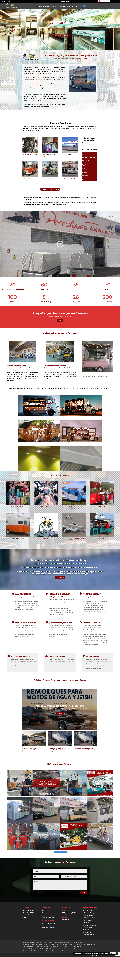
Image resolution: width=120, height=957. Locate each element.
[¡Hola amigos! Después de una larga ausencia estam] (73, 783)
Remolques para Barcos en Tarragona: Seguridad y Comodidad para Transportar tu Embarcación (59, 750)
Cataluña (78, 58)
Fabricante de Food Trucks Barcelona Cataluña (33, 948)
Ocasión (85, 172)
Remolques (89, 176)
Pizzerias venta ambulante (28, 946)
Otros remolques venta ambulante (68, 20)
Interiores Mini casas (45, 950)
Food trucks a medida (91, 593)
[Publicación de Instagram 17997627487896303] (20, 810)
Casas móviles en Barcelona (76, 946)
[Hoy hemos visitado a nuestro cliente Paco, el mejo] (20, 783)
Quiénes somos (44, 6)
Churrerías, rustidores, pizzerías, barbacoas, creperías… (39, 408)
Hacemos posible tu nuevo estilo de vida (81, 408)
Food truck (85, 160)
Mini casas (85, 169)
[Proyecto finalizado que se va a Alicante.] (73, 810)
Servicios (53, 6)
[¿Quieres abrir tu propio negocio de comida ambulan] (100, 810)
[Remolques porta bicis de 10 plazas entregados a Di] (100, 836)
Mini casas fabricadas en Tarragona (62, 942)
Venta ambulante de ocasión (75, 944)
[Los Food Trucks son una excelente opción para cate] (73, 836)
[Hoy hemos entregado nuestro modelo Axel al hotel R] (46, 810)
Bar (62, 14)
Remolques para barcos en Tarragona (59, 946)
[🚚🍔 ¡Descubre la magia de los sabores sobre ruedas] (100, 783)
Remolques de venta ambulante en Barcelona (89, 927)
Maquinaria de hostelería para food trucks (59, 595)
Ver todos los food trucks (50, 189)
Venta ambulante (89, 179)
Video (60, 320)
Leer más (60, 714)
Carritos (63, 16)
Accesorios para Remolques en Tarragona (45, 944)
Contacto (74, 6)
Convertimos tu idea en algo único (39, 434)
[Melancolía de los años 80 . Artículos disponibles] (20, 836)
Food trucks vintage (23, 593)
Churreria (63, 18)
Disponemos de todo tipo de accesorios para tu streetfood (81, 434)
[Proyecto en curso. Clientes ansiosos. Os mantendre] (46, 836)
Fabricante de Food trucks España (54, 948)
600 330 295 (6, 1)
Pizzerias (63, 22)
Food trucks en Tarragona (43, 946)
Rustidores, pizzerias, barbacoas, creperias (70, 24)
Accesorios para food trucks (60, 622)
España (84, 58)
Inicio (35, 6)
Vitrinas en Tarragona (62, 944)
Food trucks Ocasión (91, 622)
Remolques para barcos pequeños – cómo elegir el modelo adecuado (33, 749)
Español (102, 1)
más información (105, 953)
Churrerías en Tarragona (89, 944)
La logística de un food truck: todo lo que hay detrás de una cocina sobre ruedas (60, 706)
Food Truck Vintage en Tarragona (44, 942)
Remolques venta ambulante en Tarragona (74, 948)
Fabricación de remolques (28, 942)
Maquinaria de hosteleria (86, 165)
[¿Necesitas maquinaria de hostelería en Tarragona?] (46, 783)
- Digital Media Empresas (48, 954)
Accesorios (85, 154)
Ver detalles (60, 577)
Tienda (61, 6)
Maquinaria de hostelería (28, 944)
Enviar (84, 892)
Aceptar (113, 953)
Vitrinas (63, 26)
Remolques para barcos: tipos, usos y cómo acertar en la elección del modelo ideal (85, 750)
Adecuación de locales (88, 157)
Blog (68, 6)
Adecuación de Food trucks (26, 622)
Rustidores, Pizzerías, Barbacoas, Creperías (62, 950)
